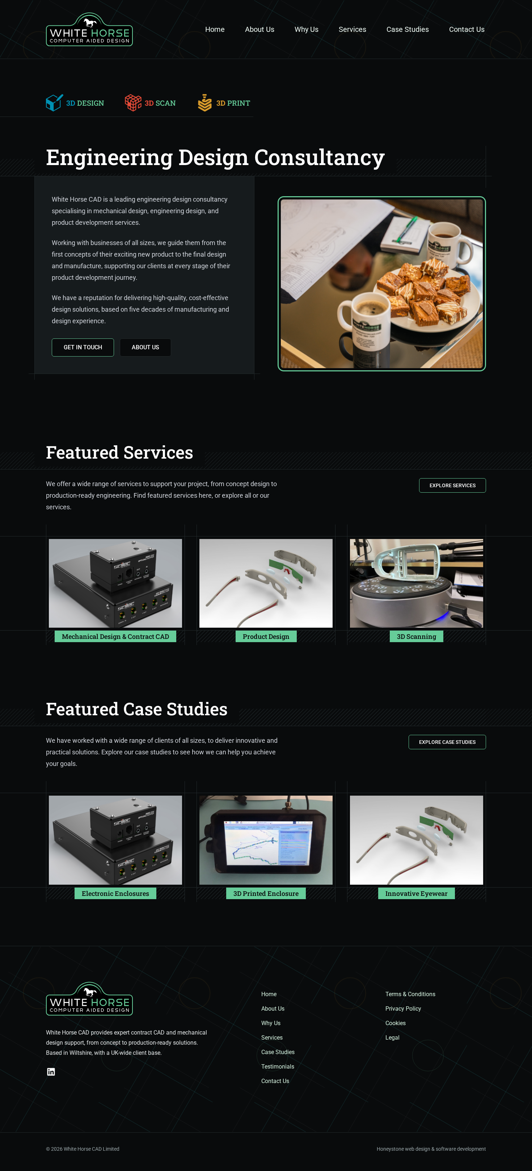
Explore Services (453, 485)
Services (352, 29)
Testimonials (277, 1066)
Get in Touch (83, 347)
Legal (392, 1037)
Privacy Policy (403, 1008)
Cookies (395, 1023)
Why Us (306, 29)
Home (215, 29)
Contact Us (467, 29)
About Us (259, 29)
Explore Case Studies (447, 742)
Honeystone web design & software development (431, 1149)
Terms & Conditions (410, 994)
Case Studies (408, 29)
